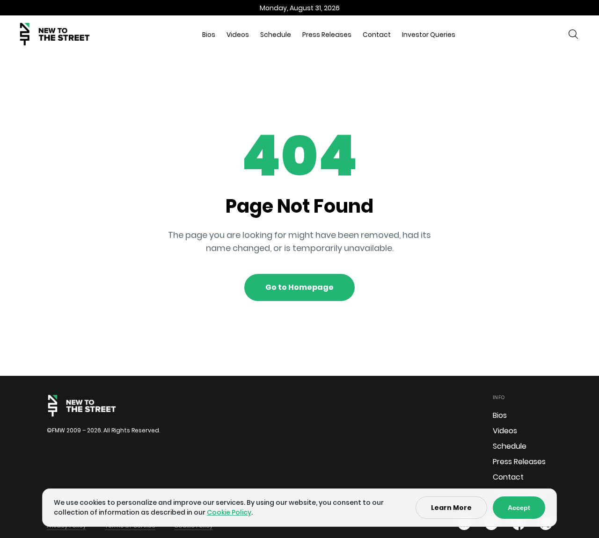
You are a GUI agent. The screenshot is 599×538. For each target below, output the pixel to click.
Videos (237, 34)
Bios (208, 34)
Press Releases (326, 34)
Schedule (275, 34)
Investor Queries (428, 34)
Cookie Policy (229, 512)
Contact (377, 34)
